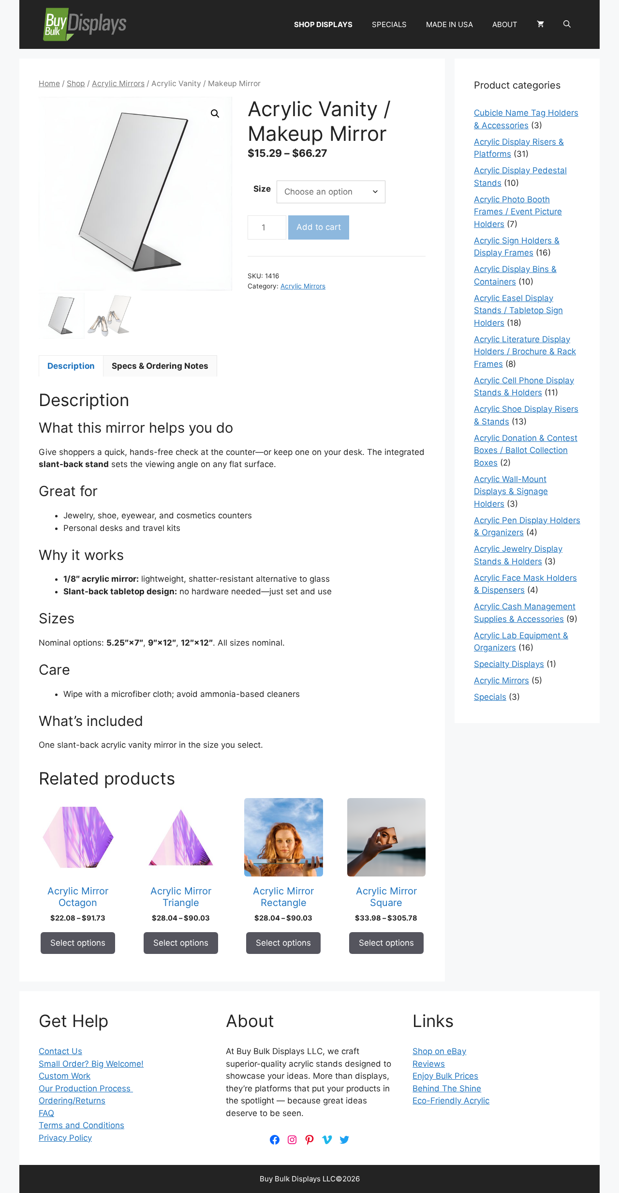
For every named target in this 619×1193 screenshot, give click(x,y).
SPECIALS (389, 24)
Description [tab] (71, 366)
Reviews (429, 1064)
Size (262, 189)
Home (49, 83)
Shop (76, 83)
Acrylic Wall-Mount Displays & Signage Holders (511, 491)
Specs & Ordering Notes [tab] (160, 366)
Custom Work (64, 1076)
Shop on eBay (439, 1051)
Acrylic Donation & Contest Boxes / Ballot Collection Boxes (525, 450)
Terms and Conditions (81, 1125)
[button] (567, 24)
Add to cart (318, 227)
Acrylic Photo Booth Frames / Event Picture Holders (518, 212)
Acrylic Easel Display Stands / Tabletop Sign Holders (518, 310)
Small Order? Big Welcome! (91, 1064)
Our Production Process (86, 1088)
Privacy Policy (65, 1138)
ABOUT (504, 24)
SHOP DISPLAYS (323, 24)
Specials (490, 697)
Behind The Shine (447, 1088)
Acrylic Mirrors (118, 83)
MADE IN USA (449, 24)
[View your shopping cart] (540, 24)
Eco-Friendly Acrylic (451, 1100)
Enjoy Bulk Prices (445, 1076)
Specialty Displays (509, 664)
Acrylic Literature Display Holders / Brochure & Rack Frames (525, 351)
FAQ (46, 1113)
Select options (77, 943)
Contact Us (60, 1051)
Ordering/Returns (72, 1100)
